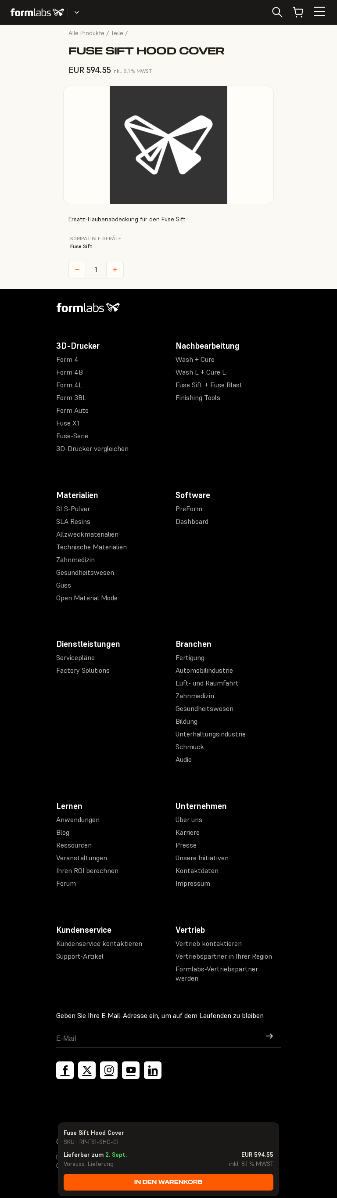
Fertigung (190, 657)
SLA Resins (73, 521)
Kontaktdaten (197, 870)
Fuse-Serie (72, 435)
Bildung (186, 721)
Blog (62, 832)
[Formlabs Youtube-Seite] (131, 1070)
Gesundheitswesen (85, 572)
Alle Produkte (86, 33)
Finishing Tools (198, 397)
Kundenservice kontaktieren (99, 943)
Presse (186, 845)
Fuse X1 (67, 423)
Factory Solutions (83, 670)
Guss (63, 585)
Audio (184, 759)
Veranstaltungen (81, 857)
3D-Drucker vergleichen (92, 448)
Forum (66, 883)
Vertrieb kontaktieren (209, 943)
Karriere (188, 832)
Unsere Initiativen (202, 857)
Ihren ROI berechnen (87, 870)
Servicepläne (75, 657)
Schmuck (190, 746)
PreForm (189, 508)
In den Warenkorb (168, 1182)
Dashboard (192, 521)
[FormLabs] (37, 12)
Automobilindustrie (204, 670)
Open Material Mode (87, 597)
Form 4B (69, 372)
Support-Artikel (80, 956)
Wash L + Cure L (201, 372)
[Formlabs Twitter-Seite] (87, 1070)
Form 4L (69, 384)
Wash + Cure (195, 359)
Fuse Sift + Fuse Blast (209, 384)
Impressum (193, 883)
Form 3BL (71, 397)
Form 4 (67, 359)
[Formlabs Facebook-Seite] (65, 1070)
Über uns (189, 819)
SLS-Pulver (73, 508)
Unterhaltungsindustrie (211, 733)
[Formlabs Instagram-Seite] (109, 1070)
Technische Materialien (91, 546)
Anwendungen (78, 819)
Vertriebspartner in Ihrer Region (224, 956)
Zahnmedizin (75, 559)
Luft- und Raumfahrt (207, 682)
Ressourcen (74, 845)
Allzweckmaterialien (87, 534)
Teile (117, 33)
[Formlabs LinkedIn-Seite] (152, 1070)
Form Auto (72, 410)
